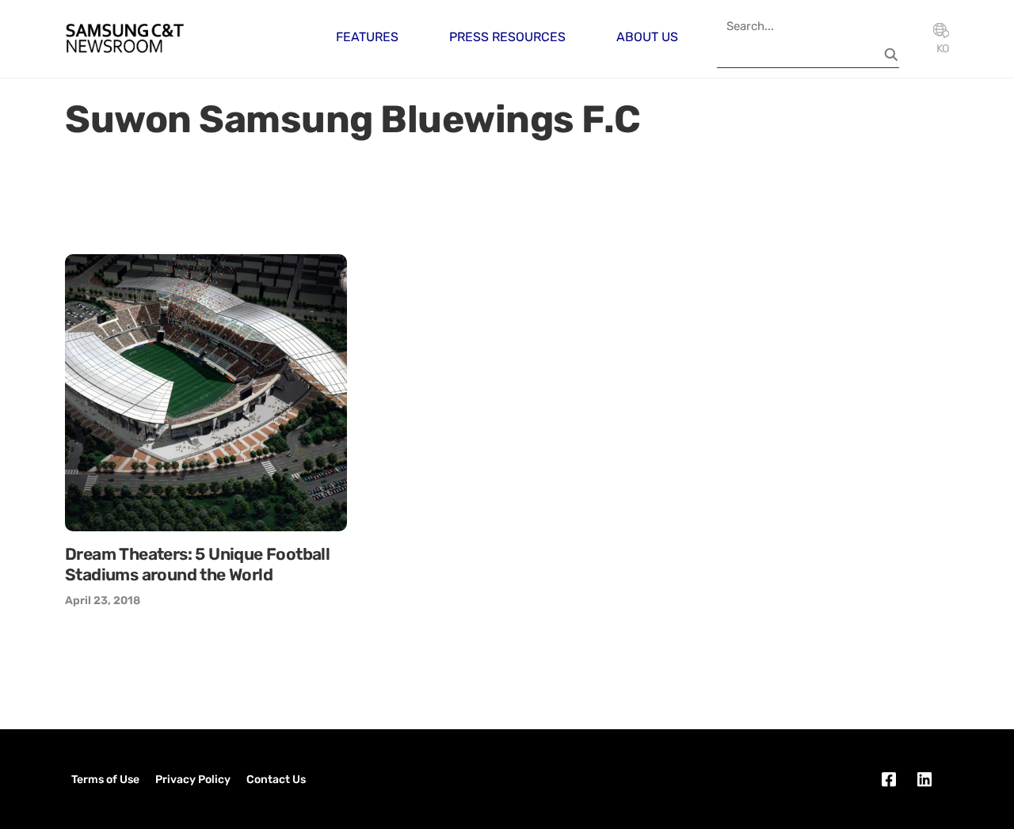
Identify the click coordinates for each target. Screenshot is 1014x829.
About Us (647, 36)
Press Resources (507, 36)
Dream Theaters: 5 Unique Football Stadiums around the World (197, 564)
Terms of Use (105, 779)
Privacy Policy (193, 779)
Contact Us (276, 779)
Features (367, 36)
